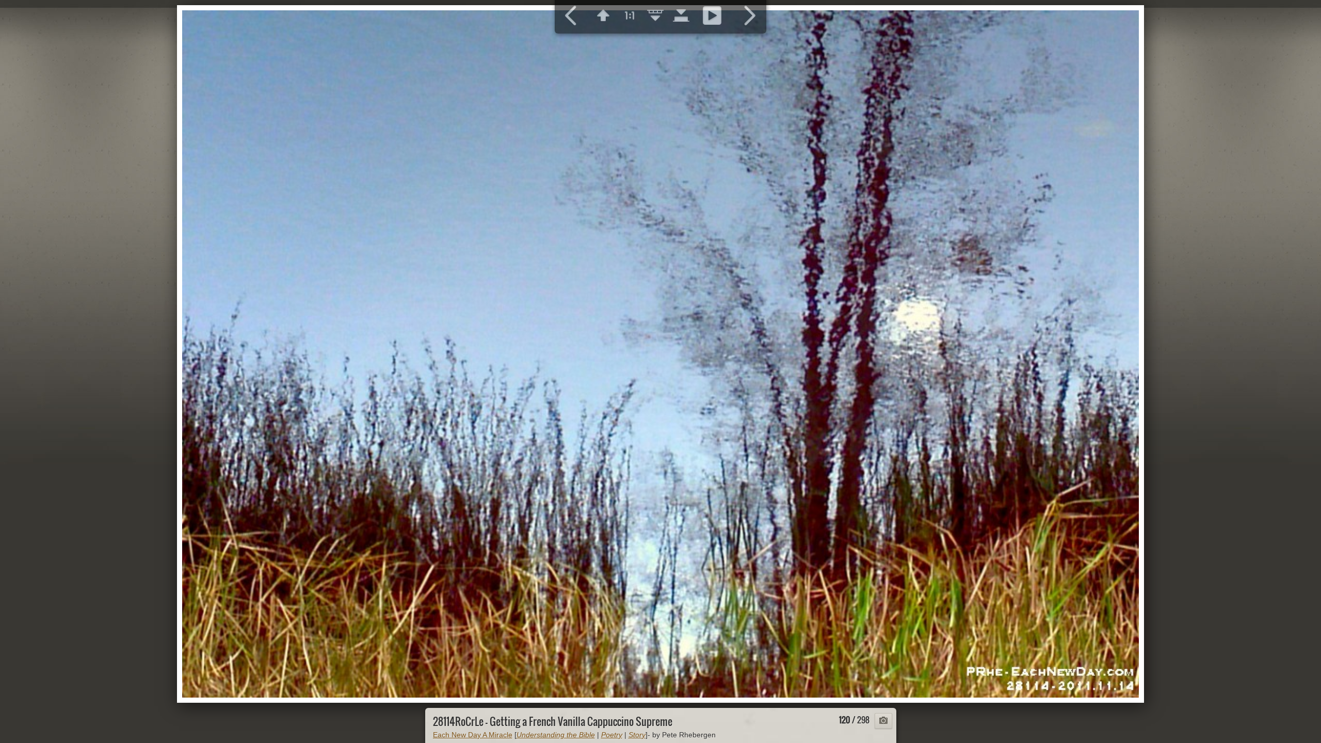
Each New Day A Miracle (472, 735)
